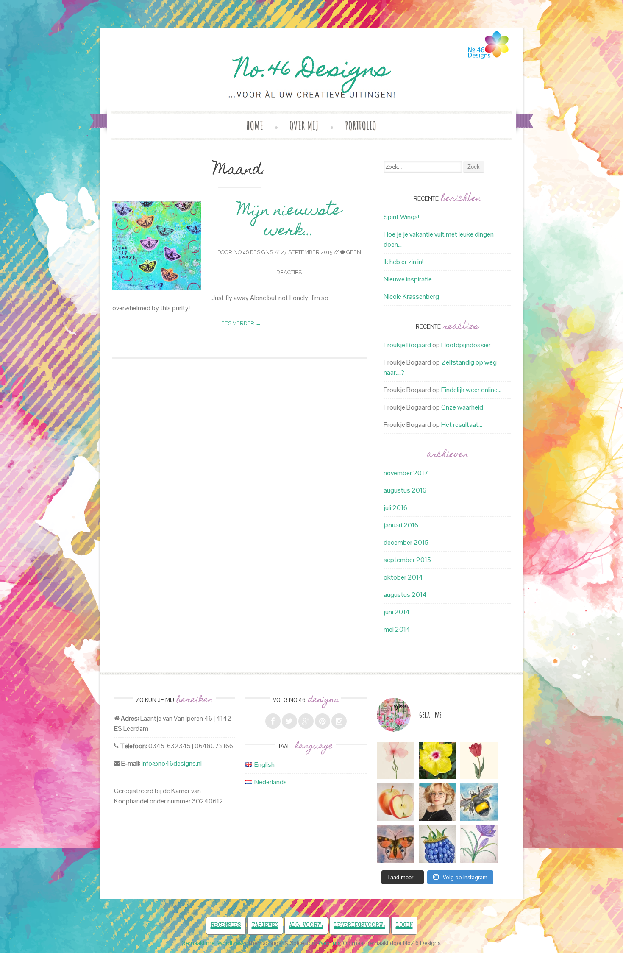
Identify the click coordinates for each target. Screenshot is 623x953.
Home (254, 125)
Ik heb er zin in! (403, 261)
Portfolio (360, 125)
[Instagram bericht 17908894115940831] (395, 844)
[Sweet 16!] (437, 802)
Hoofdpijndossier (466, 344)
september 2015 (407, 559)
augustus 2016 (405, 490)
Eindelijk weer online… (471, 389)
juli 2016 (395, 507)
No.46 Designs (253, 252)
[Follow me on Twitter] (289, 721)
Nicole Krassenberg (411, 296)
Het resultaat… (461, 424)
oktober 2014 (403, 577)
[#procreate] (437, 761)
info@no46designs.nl (172, 763)
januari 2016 (401, 525)
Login (404, 925)
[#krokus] (479, 844)
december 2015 (406, 542)
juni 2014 (397, 611)
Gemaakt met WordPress (212, 943)
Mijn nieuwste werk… (289, 221)
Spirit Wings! (401, 216)
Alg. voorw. (306, 925)
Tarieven (265, 925)
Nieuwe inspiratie (408, 279)
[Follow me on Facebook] (273, 721)
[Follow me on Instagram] (339, 721)
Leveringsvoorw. (359, 925)
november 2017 (406, 472)
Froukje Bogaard (407, 344)
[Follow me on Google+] (306, 721)
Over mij (304, 125)
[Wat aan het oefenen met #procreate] (395, 802)
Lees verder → (239, 323)
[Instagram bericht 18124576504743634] (479, 761)
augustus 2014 (405, 594)
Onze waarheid (462, 407)
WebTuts (329, 943)
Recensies (226, 925)
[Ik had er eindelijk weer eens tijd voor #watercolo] (479, 802)
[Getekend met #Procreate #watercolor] (395, 761)
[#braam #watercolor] (437, 844)
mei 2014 (397, 629)
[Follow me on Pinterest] (322, 721)
